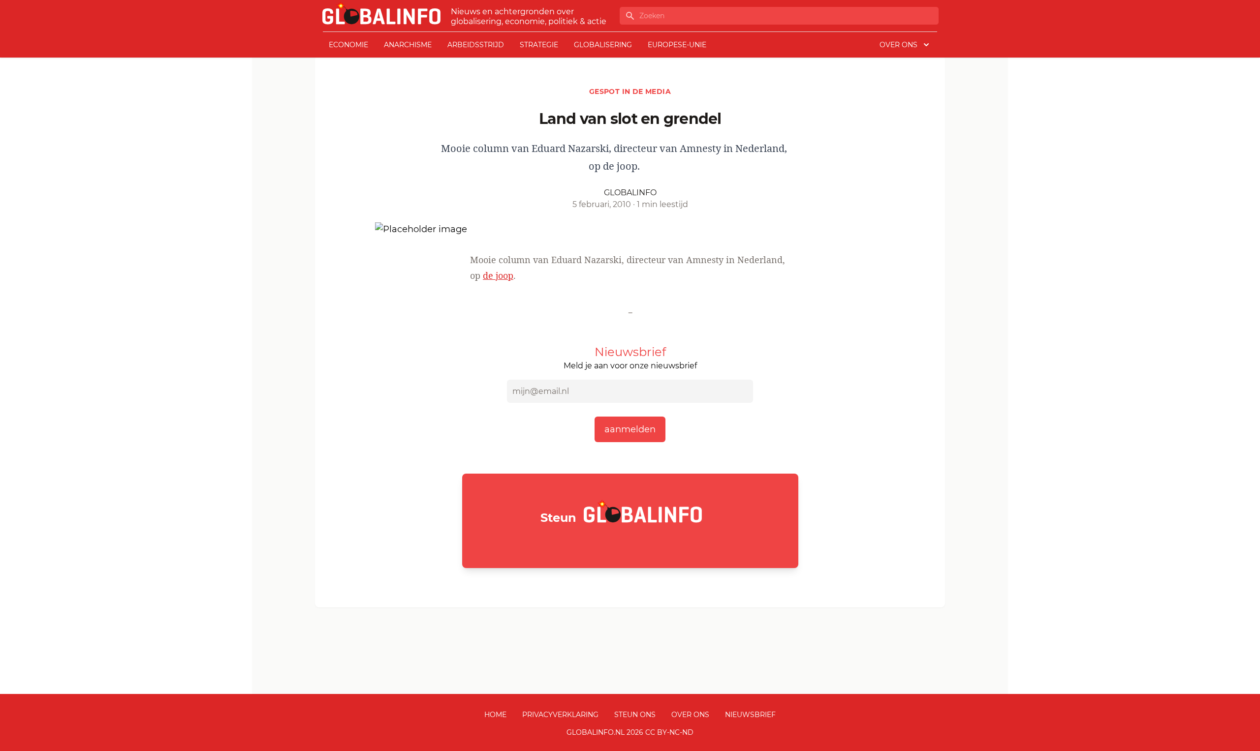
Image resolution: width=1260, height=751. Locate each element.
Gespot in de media (630, 91)
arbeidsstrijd (475, 44)
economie (348, 44)
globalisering (603, 44)
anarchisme (408, 44)
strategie (539, 44)
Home (495, 714)
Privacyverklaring (560, 714)
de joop (498, 275)
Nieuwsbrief (750, 714)
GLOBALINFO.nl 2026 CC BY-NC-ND (630, 732)
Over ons (690, 714)
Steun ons (635, 714)
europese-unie (677, 44)
